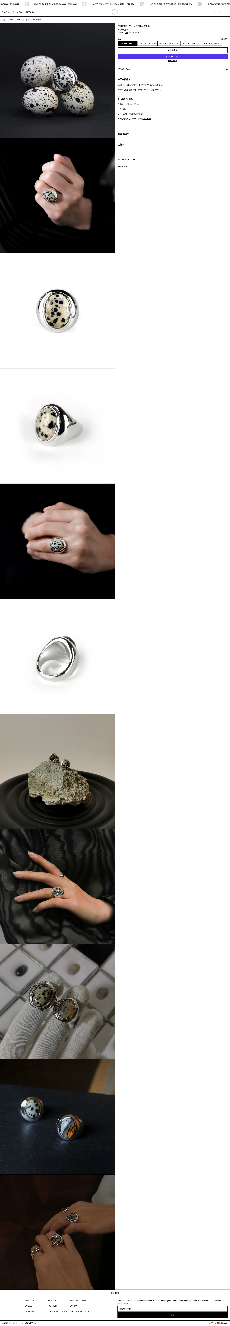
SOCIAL (28, 1306)
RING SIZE (52, 1301)
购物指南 (147, 119)
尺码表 (225, 39)
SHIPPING (29, 1311)
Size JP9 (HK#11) (127, 43)
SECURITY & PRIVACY (79, 1311)
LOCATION (52, 1306)
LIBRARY (30, 12)
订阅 (172, 1315)
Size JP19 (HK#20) (212, 43)
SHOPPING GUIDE (78, 1301)
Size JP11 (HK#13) (147, 43)
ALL (11, 20)
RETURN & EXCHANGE (57, 1311)
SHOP (4, 12)
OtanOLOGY (18, 12)
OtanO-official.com (16, 1323)
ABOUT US (29, 1301)
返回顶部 (115, 1293)
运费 (126, 33)
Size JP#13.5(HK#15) (169, 43)
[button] (218, 1323)
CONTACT (74, 1306)
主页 (4, 20)
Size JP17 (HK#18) (191, 43)
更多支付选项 (172, 61)
